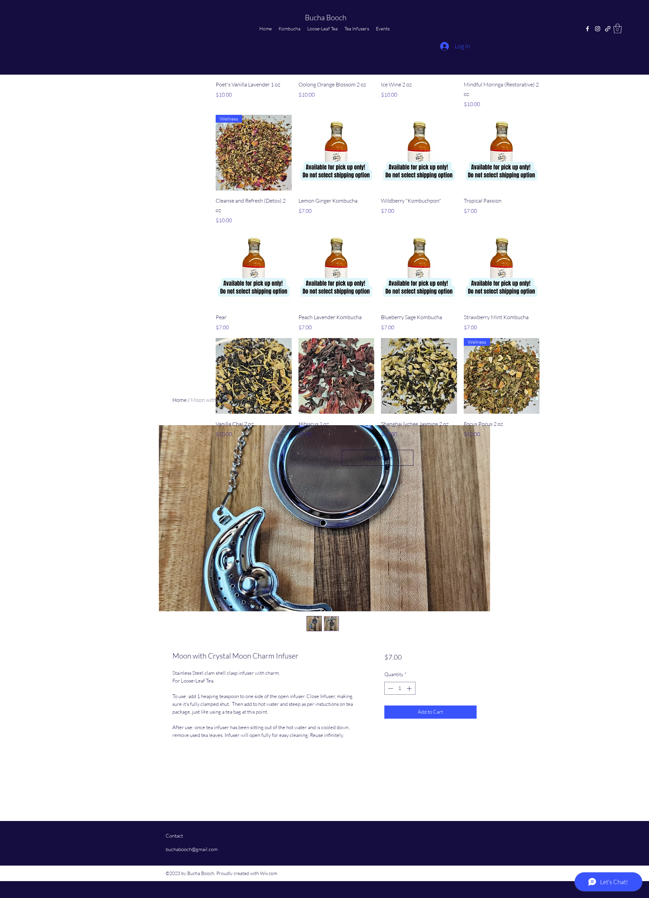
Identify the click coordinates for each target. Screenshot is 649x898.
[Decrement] (389, 688)
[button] (618, 28)
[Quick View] (336, 153)
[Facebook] (587, 28)
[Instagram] (597, 28)
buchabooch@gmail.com (192, 849)
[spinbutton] (399, 688)
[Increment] (409, 688)
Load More (378, 457)
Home (179, 399)
